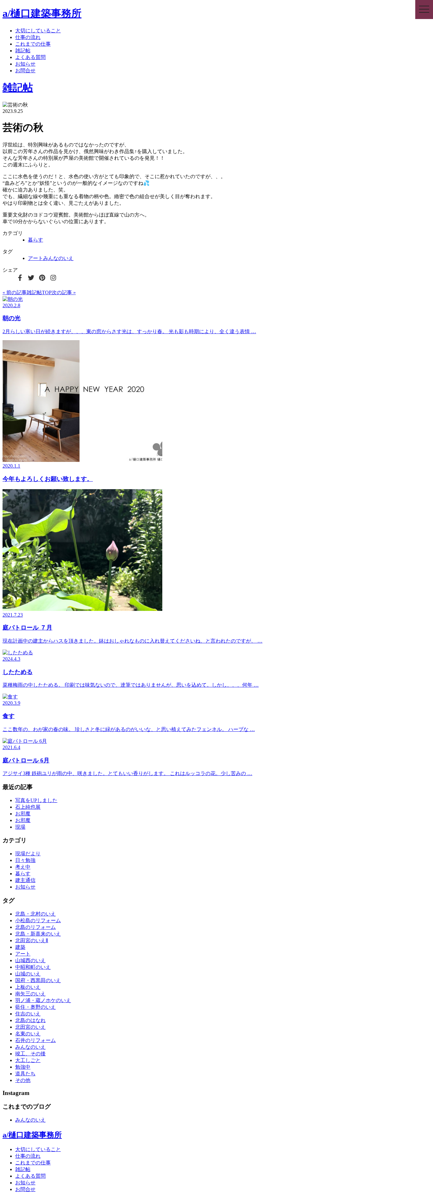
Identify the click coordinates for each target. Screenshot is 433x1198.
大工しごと (28, 1060)
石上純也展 (28, 807)
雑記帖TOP (39, 292)
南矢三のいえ (30, 993)
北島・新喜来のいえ (38, 933)
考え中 (22, 867)
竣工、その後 (30, 1053)
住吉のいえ (28, 1013)
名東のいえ (28, 1033)
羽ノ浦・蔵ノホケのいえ (43, 1000)
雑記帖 (22, 50)
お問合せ (25, 70)
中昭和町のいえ (33, 967)
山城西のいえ (30, 960)
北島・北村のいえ (35, 913)
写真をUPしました (36, 800)
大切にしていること (38, 30)
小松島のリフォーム (38, 920)
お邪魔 (22, 813)
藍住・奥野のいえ (35, 1007)
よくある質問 (30, 57)
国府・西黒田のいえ (38, 980)
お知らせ (25, 64)
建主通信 (25, 880)
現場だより (28, 853)
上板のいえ (28, 987)
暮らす (35, 240)
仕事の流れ (28, 37)
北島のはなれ (30, 1020)
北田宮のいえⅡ (31, 940)
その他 (22, 1080)
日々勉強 (25, 860)
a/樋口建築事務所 (42, 13)
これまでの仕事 (33, 44)
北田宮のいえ (30, 1027)
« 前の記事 (15, 292)
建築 (20, 947)
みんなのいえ (58, 258)
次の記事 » (64, 292)
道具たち (25, 1073)
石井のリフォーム (35, 1040)
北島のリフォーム (35, 927)
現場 (20, 827)
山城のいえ (28, 973)
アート (35, 258)
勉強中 (22, 1067)
